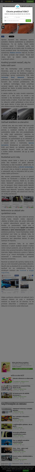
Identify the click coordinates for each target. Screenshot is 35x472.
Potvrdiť (28, 20)
